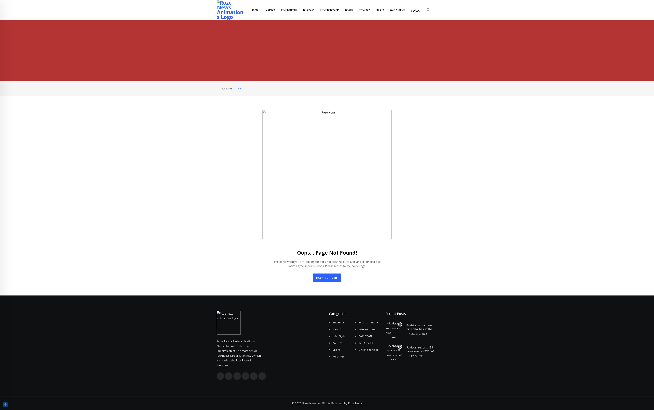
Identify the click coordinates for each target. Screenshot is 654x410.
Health (380, 10)
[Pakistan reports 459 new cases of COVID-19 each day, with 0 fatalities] (393, 351)
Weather (364, 10)
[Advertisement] (327, 45)
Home (255, 10)
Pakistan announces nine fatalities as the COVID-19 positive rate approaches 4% (420, 331)
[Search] (428, 9)
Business (308, 10)
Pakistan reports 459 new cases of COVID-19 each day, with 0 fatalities (421, 353)
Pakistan (269, 10)
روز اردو (415, 10)
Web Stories (397, 10)
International (289, 10)
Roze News (355, 403)
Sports (349, 10)
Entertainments (329, 10)
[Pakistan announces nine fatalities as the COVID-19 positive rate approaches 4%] (393, 329)
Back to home (327, 277)
